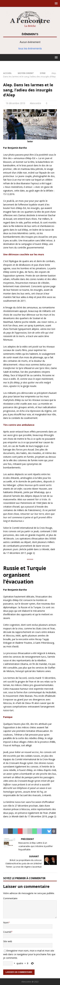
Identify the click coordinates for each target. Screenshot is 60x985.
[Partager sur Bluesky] (49, 831)
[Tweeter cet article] (10, 831)
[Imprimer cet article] (29, 831)
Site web (7, 941)
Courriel (7, 931)
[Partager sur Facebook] (5, 831)
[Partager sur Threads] (54, 831)
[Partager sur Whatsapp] (34, 831)
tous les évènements (30, 48)
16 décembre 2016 (15, 103)
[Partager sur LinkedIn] (15, 831)
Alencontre (35, 103)
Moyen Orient (26, 73)
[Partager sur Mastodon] (39, 831)
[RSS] (30, 64)
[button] (55, 3)
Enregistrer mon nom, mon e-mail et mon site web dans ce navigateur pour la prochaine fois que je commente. (29, 954)
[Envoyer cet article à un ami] (25, 831)
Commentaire (10, 898)
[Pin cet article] (20, 831)
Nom (5, 922)
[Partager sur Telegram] (44, 831)
